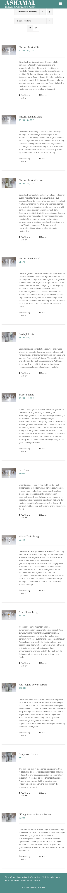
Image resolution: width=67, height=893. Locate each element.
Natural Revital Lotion (31, 180)
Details (43, 95)
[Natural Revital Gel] (9, 262)
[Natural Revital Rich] (9, 50)
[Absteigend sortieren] (50, 11)
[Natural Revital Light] (9, 120)
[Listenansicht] (36, 28)
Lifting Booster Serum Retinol (35, 814)
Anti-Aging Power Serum (33, 684)
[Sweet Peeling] (9, 398)
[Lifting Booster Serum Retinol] (9, 817)
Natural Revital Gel (29, 258)
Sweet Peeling (26, 394)
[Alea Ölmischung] (9, 615)
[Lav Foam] (9, 473)
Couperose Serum (28, 754)
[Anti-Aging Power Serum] (9, 688)
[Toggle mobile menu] (60, 3)
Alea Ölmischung (28, 612)
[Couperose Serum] (9, 757)
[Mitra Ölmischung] (9, 539)
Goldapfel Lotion (27, 334)
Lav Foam (24, 470)
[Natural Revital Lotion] (9, 183)
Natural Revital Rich (30, 47)
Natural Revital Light (30, 116)
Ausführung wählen (25, 96)
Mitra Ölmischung (29, 536)
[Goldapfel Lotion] (9, 337)
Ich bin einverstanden (33, 887)
